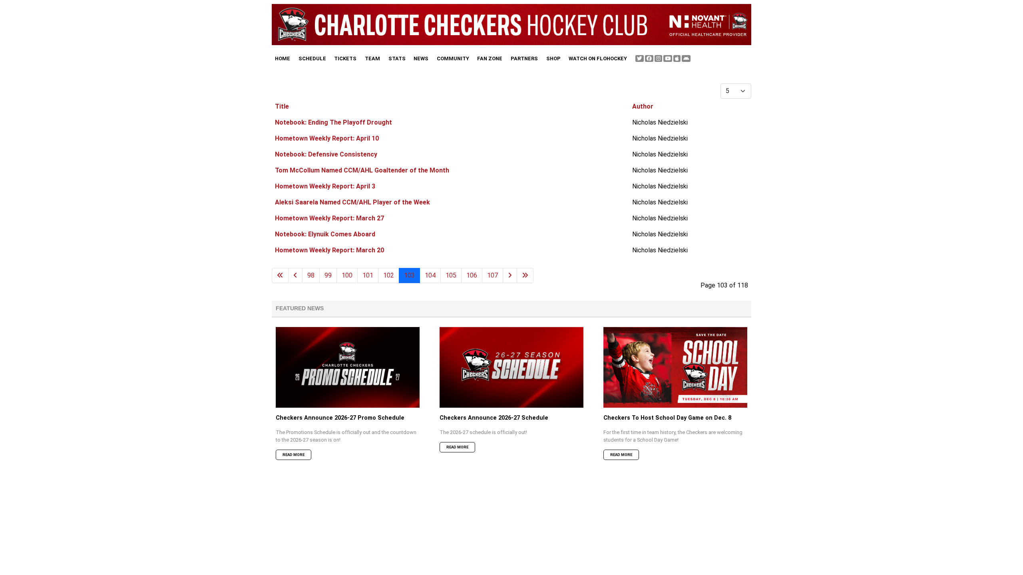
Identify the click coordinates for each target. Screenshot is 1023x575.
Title (282, 106)
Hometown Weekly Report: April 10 (327, 138)
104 (430, 275)
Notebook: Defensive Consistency (326, 154)
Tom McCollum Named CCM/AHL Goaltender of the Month (362, 170)
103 (409, 275)
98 (310, 275)
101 (367, 275)
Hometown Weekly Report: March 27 (329, 218)
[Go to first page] (280, 275)
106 (471, 275)
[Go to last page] (525, 275)
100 (347, 275)
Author (642, 106)
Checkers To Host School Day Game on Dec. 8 (667, 417)
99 (328, 275)
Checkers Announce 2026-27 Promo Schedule (340, 417)
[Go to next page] (510, 275)
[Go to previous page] (295, 275)
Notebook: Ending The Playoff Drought (333, 122)
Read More (294, 454)
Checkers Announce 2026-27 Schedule (494, 417)
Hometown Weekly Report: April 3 (325, 186)
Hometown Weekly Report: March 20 (329, 250)
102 (388, 275)
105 (451, 275)
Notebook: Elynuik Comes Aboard (325, 234)
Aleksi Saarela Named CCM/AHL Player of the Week (352, 202)
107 (492, 275)
